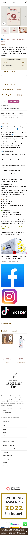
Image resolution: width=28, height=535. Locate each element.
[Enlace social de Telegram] (17, 118)
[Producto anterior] (2, 36)
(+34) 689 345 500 (6, 412)
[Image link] (14, 380)
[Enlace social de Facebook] (8, 118)
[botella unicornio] (20, 342)
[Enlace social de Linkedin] (14, 118)
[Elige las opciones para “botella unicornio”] (23, 339)
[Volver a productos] (4, 36)
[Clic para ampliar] (4, 23)
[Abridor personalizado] (7, 339)
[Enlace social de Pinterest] (12, 118)
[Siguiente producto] (5, 36)
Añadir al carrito (13, 102)
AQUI (3, 229)
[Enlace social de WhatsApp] (15, 118)
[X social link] (10, 118)
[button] (2, 16)
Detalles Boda (8, 115)
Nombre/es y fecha (18, 115)
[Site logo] (14, 2)
